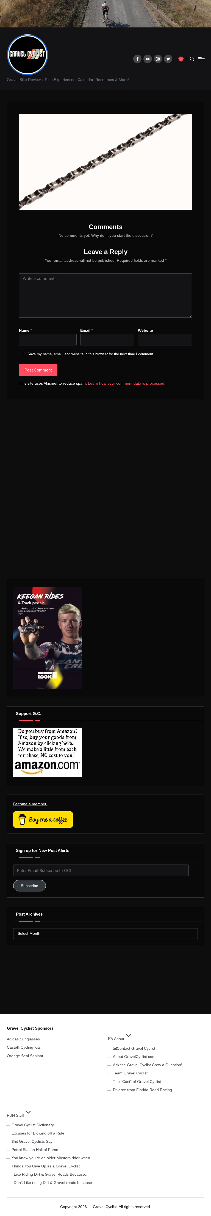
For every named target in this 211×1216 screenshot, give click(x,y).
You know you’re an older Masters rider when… (53, 1158)
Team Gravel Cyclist (130, 1073)
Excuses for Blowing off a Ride (38, 1133)
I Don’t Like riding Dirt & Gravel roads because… (54, 1182)
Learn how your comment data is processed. (126, 383)
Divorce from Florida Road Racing (142, 1090)
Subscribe (29, 885)
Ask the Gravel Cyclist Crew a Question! (147, 1065)
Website (145, 330)
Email (86, 330)
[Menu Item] (137, 59)
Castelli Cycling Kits (24, 1047)
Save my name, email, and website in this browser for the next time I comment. (90, 354)
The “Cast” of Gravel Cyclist (137, 1081)
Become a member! (30, 804)
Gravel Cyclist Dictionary (33, 1125)
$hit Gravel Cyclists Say (32, 1141)
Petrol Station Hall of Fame (35, 1149)
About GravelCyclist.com (134, 1056)
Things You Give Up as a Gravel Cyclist (46, 1166)
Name (25, 330)
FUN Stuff (15, 1115)
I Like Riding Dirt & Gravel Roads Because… (50, 1174)
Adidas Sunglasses (23, 1039)
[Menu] (201, 58)
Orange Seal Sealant (25, 1056)
